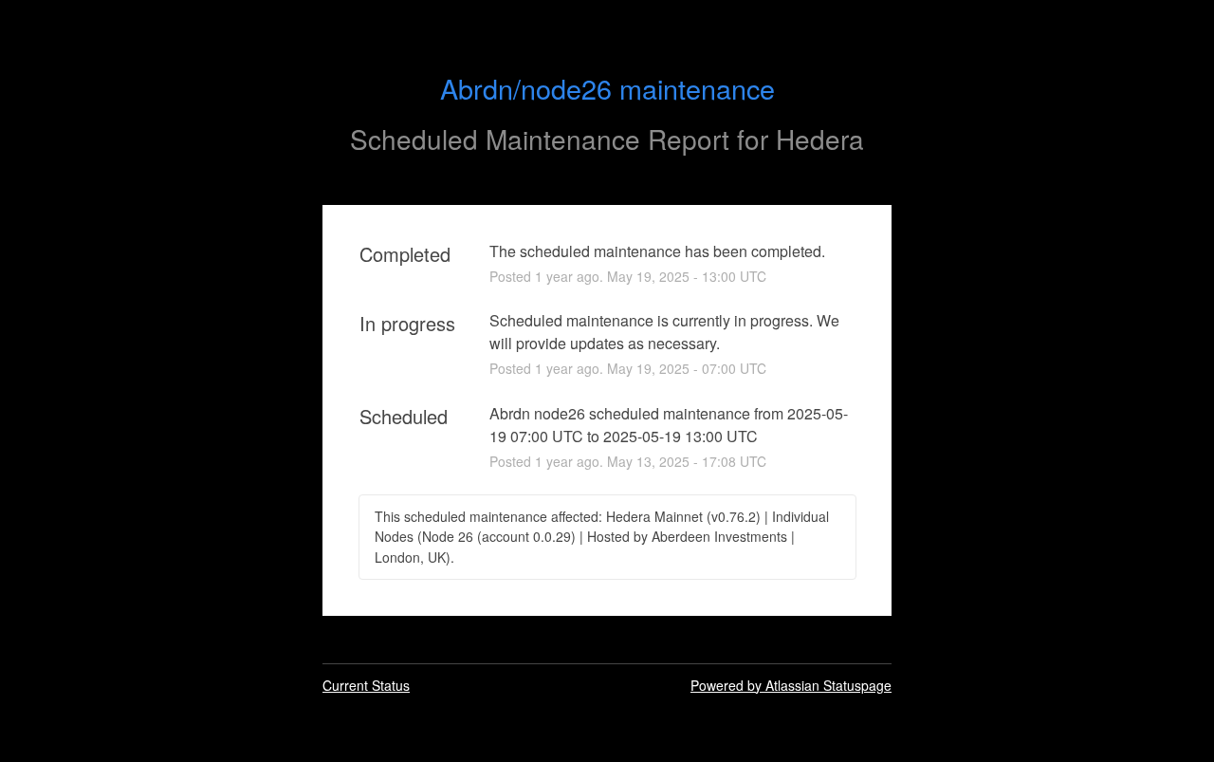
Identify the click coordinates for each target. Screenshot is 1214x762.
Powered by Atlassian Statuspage (791, 685)
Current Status (366, 685)
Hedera (820, 139)
